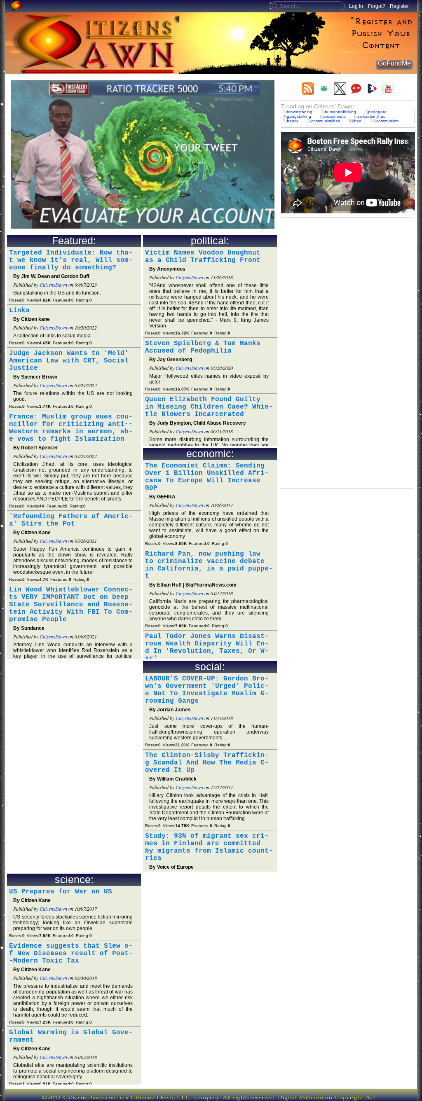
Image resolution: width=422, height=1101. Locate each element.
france (293, 121)
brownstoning (299, 112)
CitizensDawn (53, 284)
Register (399, 6)
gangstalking (299, 116)
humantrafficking (340, 112)
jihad (356, 121)
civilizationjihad (372, 116)
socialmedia (335, 116)
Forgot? (376, 6)
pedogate (377, 112)
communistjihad (325, 121)
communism (387, 121)
